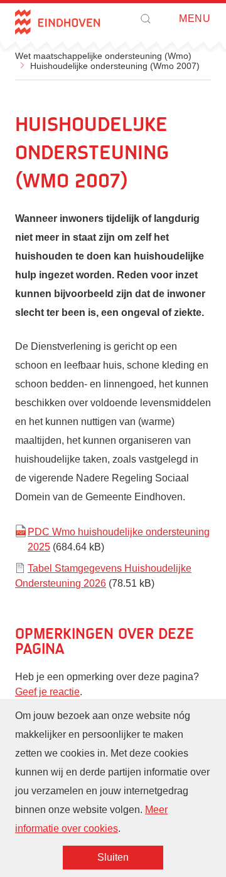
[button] (146, 18)
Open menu (175, 19)
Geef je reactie (47, 691)
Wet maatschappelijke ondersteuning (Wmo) (103, 56)
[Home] (57, 21)
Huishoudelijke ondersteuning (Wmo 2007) (115, 66)
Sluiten (113, 857)
